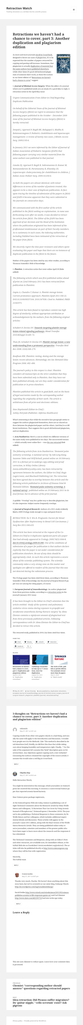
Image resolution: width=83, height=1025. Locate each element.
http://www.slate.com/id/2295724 (28, 898)
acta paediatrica (44, 691)
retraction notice (55, 592)
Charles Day (25, 773)
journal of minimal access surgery (49, 693)
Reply (16, 764)
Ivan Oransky (31, 691)
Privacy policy (17, 1021)
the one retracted (54, 442)
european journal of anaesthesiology (25, 693)
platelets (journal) (40, 695)
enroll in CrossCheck (44, 55)
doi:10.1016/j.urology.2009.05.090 (28, 542)
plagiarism (29, 695)
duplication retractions (58, 691)
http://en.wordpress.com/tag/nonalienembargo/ (34, 887)
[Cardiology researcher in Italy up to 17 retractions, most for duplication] (40, 659)
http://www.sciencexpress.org (56, 848)
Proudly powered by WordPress (35, 1021)
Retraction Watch (19, 8)
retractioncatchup (52, 695)
